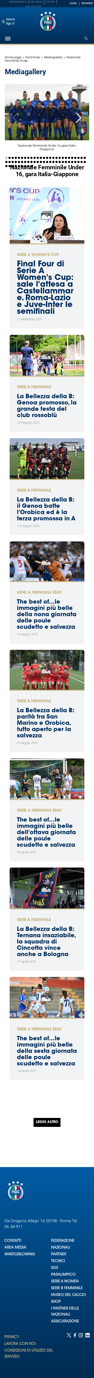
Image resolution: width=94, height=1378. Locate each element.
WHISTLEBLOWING (19, 1254)
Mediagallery (53, 57)
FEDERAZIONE (62, 1241)
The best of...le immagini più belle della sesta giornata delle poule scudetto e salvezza (47, 1051)
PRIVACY (11, 1337)
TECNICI (58, 1261)
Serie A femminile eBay (39, 593)
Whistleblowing (18, 2)
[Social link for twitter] (69, 1350)
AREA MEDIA (15, 1248)
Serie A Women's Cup (38, 255)
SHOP (56, 1302)
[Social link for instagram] (81, 1350)
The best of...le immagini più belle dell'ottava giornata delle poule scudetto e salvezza (46, 832)
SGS (54, 1268)
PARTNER (58, 1254)
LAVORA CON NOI (20, 1344)
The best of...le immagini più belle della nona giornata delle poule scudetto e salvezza (46, 614)
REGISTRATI (87, 3)
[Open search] (86, 38)
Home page (13, 57)
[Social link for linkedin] (87, 1350)
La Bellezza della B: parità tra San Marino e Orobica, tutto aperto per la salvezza (45, 723)
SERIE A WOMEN (65, 1281)
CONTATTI (12, 1241)
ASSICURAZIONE (65, 1321)
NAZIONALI (60, 1248)
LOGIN (73, 3)
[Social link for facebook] (75, 1350)
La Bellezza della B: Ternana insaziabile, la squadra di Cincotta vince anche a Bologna (46, 942)
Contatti (50, 2)
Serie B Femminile (34, 387)
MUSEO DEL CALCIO (68, 1295)
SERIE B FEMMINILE (67, 1288)
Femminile (33, 57)
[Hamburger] (8, 38)
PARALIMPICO (63, 1275)
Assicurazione (33, 7)
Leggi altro (47, 1122)
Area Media (36, 2)
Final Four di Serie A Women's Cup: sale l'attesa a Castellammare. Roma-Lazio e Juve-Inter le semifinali (45, 288)
